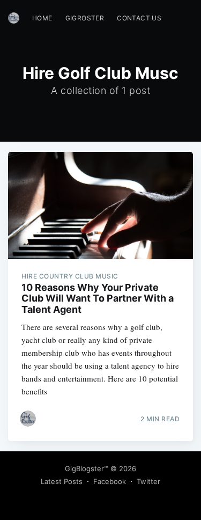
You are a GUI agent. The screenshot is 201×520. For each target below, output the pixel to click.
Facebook (109, 481)
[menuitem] (42, 18)
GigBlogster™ (86, 468)
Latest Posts (62, 481)
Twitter (148, 481)
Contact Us (139, 18)
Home (42, 18)
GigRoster (85, 18)
